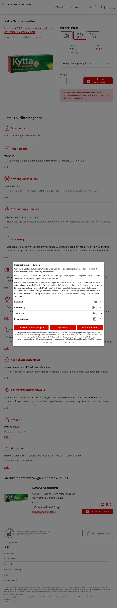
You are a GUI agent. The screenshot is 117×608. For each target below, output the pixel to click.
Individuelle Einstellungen (31, 327)
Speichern (63, 327)
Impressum (69, 342)
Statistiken (19, 313)
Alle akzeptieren (89, 327)
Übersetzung (19, 307)
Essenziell (18, 302)
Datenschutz (48, 342)
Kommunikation (21, 319)
